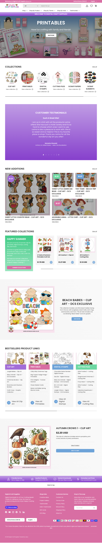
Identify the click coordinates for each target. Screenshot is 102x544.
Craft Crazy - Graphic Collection (14, 391)
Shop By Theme (48, 11)
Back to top (51, 485)
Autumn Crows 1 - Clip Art (73, 428)
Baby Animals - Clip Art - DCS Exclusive (15, 376)
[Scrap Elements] (90, 77)
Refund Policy (60, 507)
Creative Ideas (44, 497)
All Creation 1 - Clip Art (66, 255)
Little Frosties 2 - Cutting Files (85, 372)
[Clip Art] (11, 77)
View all (94, 67)
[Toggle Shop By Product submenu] (41, 11)
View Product (75, 445)
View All (94, 169)
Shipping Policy (60, 510)
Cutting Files (59, 86)
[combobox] (52, 6)
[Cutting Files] (58, 77)
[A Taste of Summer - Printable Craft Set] (45, 245)
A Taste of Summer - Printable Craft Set (44, 256)
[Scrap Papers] (74, 77)
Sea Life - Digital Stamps (61, 377)
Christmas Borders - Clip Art (14, 381)
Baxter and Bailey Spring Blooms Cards (38, 389)
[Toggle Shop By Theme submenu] (55, 11)
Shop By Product (34, 11)
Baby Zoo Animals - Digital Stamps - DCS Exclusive (62, 381)
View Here (21, 1)
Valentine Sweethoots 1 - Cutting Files (85, 391)
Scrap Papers (74, 86)
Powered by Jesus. (24, 537)
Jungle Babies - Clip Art (14, 371)
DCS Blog (42, 513)
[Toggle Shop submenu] (27, 11)
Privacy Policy (60, 504)
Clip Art (11, 86)
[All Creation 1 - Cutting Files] (87, 245)
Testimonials (74, 11)
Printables (27, 86)
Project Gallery (44, 500)
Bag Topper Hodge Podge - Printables (39, 376)
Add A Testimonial (45, 507)
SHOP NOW (51, 38)
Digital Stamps (43, 87)
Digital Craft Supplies (14, 537)
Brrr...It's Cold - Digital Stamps (61, 386)
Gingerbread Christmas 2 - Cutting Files (86, 377)
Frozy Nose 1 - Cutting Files (86, 382)
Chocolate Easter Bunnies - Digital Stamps (62, 372)
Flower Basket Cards (37, 385)
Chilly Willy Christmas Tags (39, 371)
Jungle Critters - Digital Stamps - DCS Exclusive (61, 391)
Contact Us (59, 497)
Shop (24, 11)
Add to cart (75, 450)
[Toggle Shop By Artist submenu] (67, 11)
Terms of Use (60, 500)
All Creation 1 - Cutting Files (85, 256)
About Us (59, 513)
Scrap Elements (90, 87)
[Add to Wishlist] (51, 262)
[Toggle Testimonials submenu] (79, 11)
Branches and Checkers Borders (14, 386)
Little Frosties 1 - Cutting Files (85, 386)
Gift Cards (43, 510)
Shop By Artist (61, 11)
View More (77, 319)
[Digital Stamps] (43, 77)
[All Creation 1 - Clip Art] (66, 245)
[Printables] (27, 77)
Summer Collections (19, 267)
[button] (96, 6)
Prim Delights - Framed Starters (38, 381)
